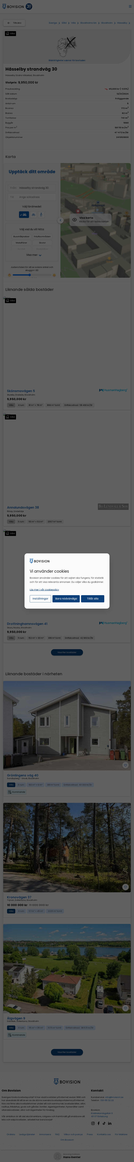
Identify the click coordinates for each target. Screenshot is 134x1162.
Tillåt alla (92, 598)
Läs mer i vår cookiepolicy (44, 589)
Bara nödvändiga (66, 598)
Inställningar (40, 598)
